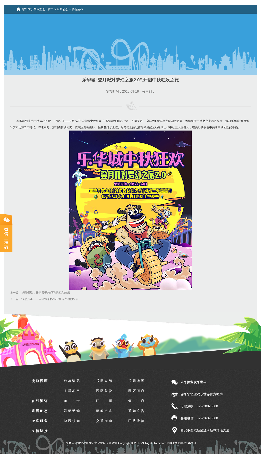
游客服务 (40, 421)
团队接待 (136, 421)
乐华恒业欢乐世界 (193, 382)
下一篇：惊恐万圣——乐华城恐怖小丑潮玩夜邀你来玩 (44, 299)
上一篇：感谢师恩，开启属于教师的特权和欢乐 (40, 292)
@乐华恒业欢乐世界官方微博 (201, 394)
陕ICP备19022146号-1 (181, 443)
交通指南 (104, 421)
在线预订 (40, 401)
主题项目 (72, 391)
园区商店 (136, 391)
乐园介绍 (104, 381)
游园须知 (72, 421)
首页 (50, 9)
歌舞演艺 (72, 381)
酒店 (136, 401)
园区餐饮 (104, 391)
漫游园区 (40, 381)
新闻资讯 (104, 411)
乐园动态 (62, 9)
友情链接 (40, 431)
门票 (104, 401)
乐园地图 (136, 381)
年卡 (72, 401)
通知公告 (136, 411)
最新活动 (77, 9)
